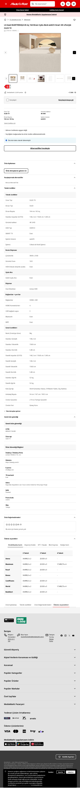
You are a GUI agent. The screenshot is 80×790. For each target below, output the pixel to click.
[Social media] (62, 635)
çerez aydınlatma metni (23, 785)
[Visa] (7, 731)
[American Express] (24, 731)
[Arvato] (33, 718)
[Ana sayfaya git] (19, 4)
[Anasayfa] (5, 19)
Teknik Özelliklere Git (9, 123)
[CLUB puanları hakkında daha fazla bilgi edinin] (25, 92)
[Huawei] (37, 744)
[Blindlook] (9, 620)
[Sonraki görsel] (74, 52)
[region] (40, 572)
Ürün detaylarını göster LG (16, 171)
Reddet (50, 772)
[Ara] (32, 4)
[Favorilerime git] (68, 4)
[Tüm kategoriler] (6, 3)
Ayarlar (60, 772)
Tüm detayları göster (13, 411)
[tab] (15, 545)
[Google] (23, 744)
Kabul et (71, 772)
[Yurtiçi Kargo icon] (24, 718)
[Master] (16, 731)
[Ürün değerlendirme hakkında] (20, 524)
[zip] (41, 731)
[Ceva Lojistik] (7, 718)
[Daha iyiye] (21, 620)
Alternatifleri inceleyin (40, 148)
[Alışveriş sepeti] (73, 4)
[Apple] (10, 744)
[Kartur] (16, 718)
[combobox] (44, 4)
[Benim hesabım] (62, 4)
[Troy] (33, 731)
